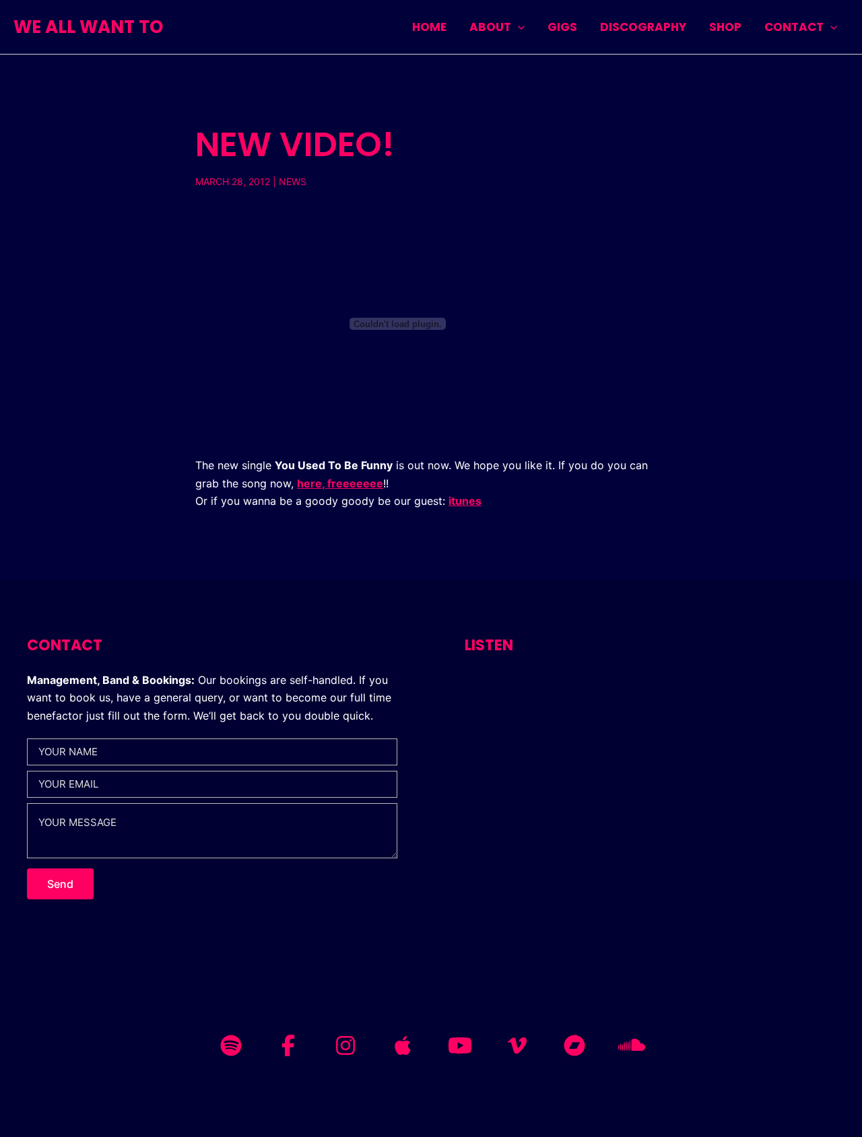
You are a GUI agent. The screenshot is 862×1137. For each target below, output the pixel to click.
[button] (518, 27)
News (292, 181)
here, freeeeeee (340, 483)
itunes (465, 501)
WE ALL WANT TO (88, 27)
